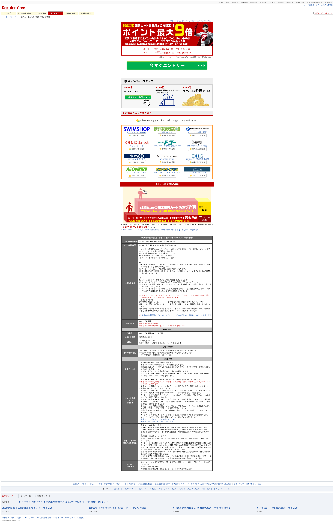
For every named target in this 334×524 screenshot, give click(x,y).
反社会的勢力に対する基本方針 (167, 484)
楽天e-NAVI (143, 489)
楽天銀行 (235, 3)
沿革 (12, 518)
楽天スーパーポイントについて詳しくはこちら (158, 419)
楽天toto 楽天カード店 (196, 489)
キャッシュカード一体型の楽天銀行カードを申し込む (277, 508)
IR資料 (19, 518)
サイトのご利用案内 (106, 484)
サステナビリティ (68, 518)
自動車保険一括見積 (314, 3)
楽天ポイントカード (267, 3)
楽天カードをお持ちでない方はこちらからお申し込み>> (191, 21)
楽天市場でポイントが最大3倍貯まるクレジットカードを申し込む (27, 508)
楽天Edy (281, 3)
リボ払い (153, 489)
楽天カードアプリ (178, 489)
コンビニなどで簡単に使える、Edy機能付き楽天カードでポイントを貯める (201, 508)
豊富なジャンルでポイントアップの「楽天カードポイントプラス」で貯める (118, 508)
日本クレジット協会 (253, 484)
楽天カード (118, 489)
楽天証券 (244, 3)
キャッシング (164, 489)
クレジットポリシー (89, 484)
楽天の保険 (300, 3)
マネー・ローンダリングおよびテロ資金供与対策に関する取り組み (206, 484)
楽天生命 (253, 3)
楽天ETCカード (131, 489)
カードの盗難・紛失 (311, 5)
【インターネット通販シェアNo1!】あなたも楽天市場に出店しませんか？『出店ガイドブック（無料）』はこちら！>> (63, 502)
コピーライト (121, 484)
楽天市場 (328, 3)
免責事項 (132, 484)
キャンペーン (14, 17)
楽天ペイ (290, 3)
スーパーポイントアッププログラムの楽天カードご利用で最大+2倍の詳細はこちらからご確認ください (161, 230)
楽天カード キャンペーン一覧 (218, 489)
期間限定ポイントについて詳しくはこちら (157, 421)
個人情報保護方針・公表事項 (48, 518)
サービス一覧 (224, 3)
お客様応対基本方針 (145, 484)
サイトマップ (239, 484)
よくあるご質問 (327, 5)
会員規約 (76, 484)
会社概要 (5, 518)
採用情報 (80, 518)
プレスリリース (29, 518)
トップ (4, 17)
